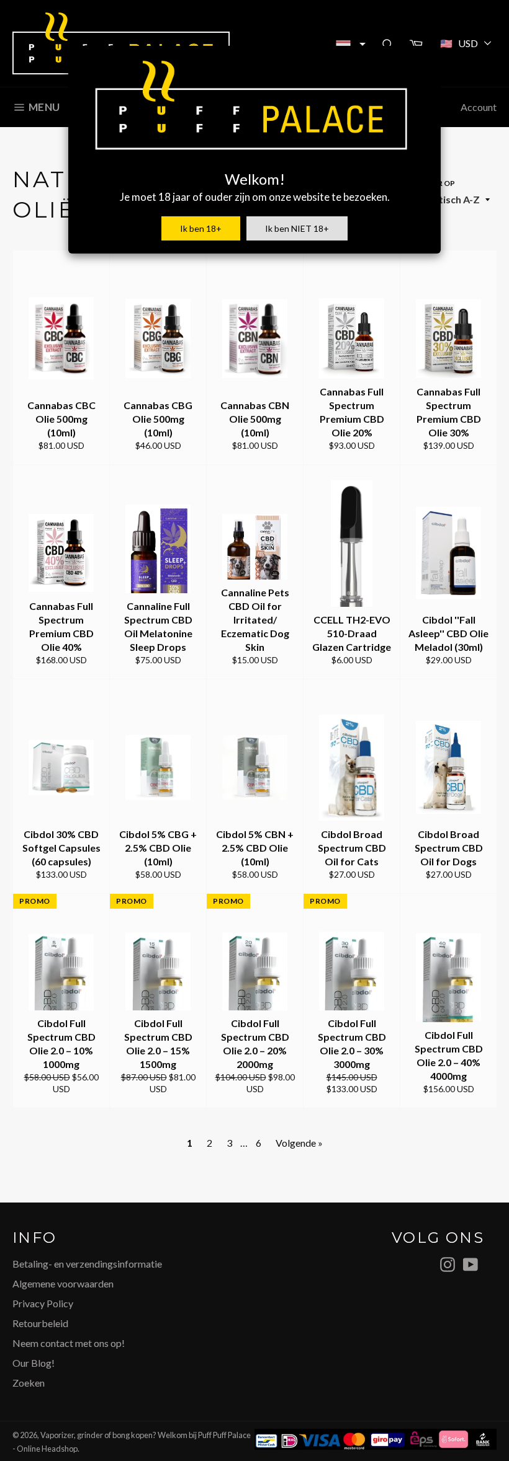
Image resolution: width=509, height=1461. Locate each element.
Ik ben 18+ (201, 228)
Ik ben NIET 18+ (297, 228)
